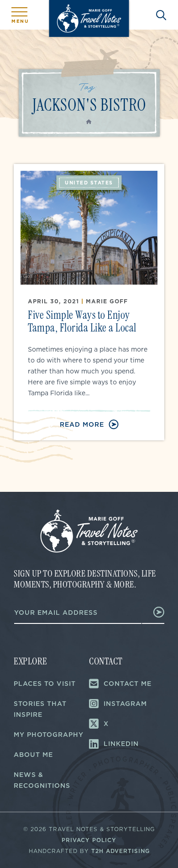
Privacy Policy (89, 840)
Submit (153, 612)
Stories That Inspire (40, 709)
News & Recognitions (42, 780)
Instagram (125, 703)
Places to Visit (45, 683)
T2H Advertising (120, 851)
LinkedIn (121, 743)
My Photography (49, 734)
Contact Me (128, 683)
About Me (33, 754)
